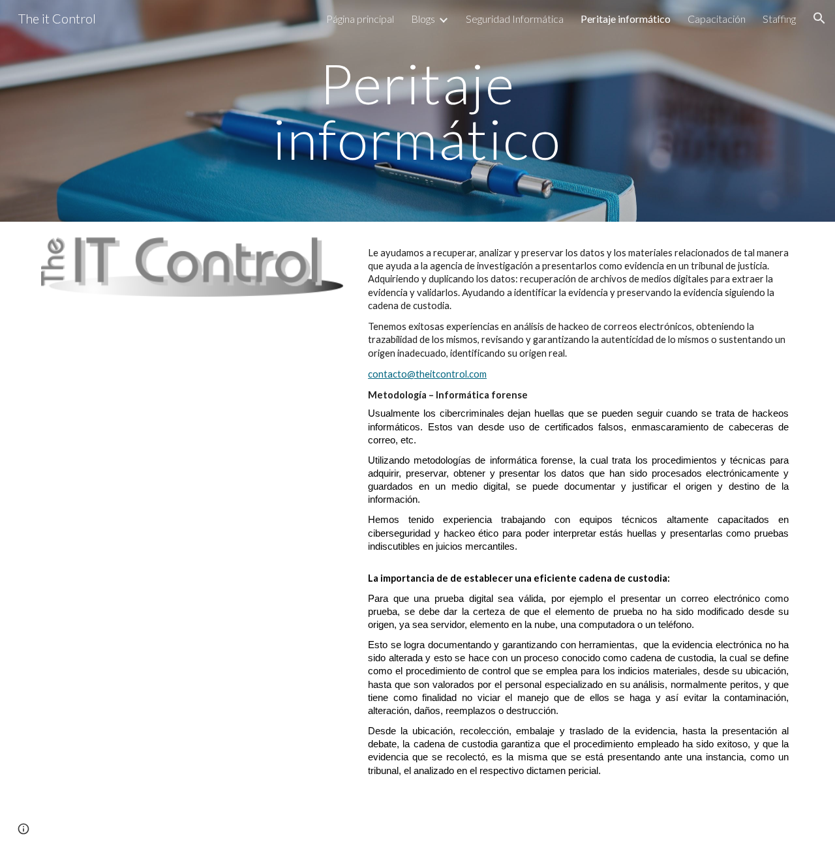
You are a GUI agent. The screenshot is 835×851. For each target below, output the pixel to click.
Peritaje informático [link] (626, 18)
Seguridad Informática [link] (515, 18)
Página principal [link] (360, 18)
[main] (417, 111)
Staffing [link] (779, 18)
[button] (819, 18)
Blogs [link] (423, 18)
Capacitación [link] (717, 18)
